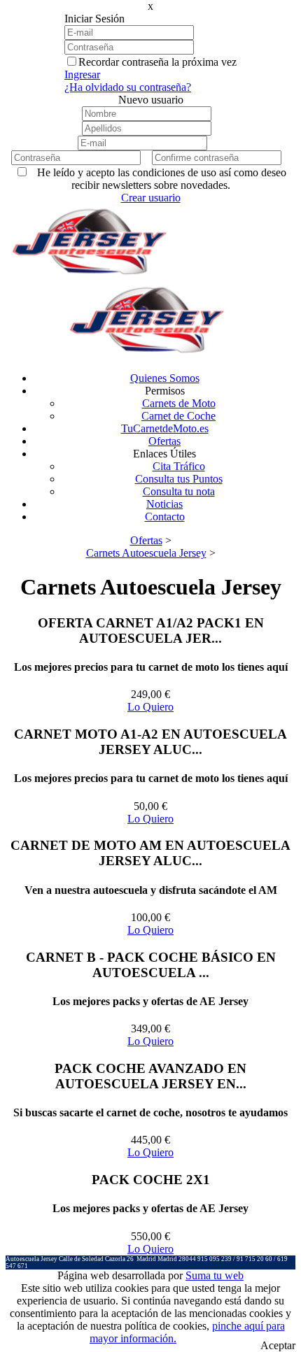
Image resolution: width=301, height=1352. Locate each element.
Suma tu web (215, 1275)
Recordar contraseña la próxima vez (157, 62)
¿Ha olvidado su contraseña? (127, 87)
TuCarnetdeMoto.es (165, 428)
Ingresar (82, 74)
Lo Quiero (150, 707)
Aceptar (277, 1345)
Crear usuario (151, 198)
